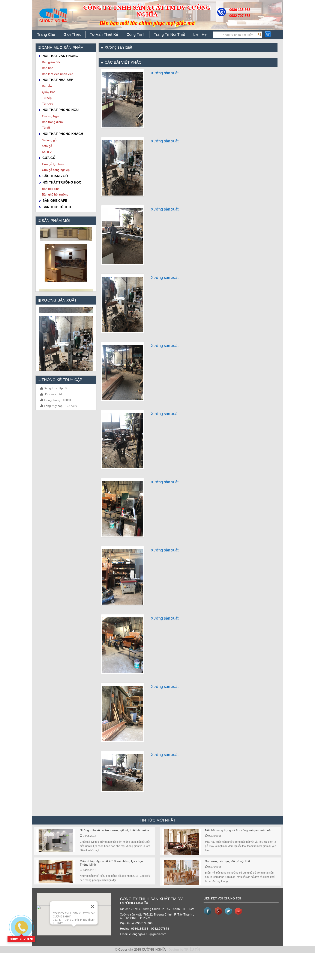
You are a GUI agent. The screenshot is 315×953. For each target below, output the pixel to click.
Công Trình (136, 34)
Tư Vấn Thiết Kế (104, 34)
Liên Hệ (200, 34)
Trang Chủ (46, 34)
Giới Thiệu (72, 34)
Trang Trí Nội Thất (169, 34)
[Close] (92, 906)
